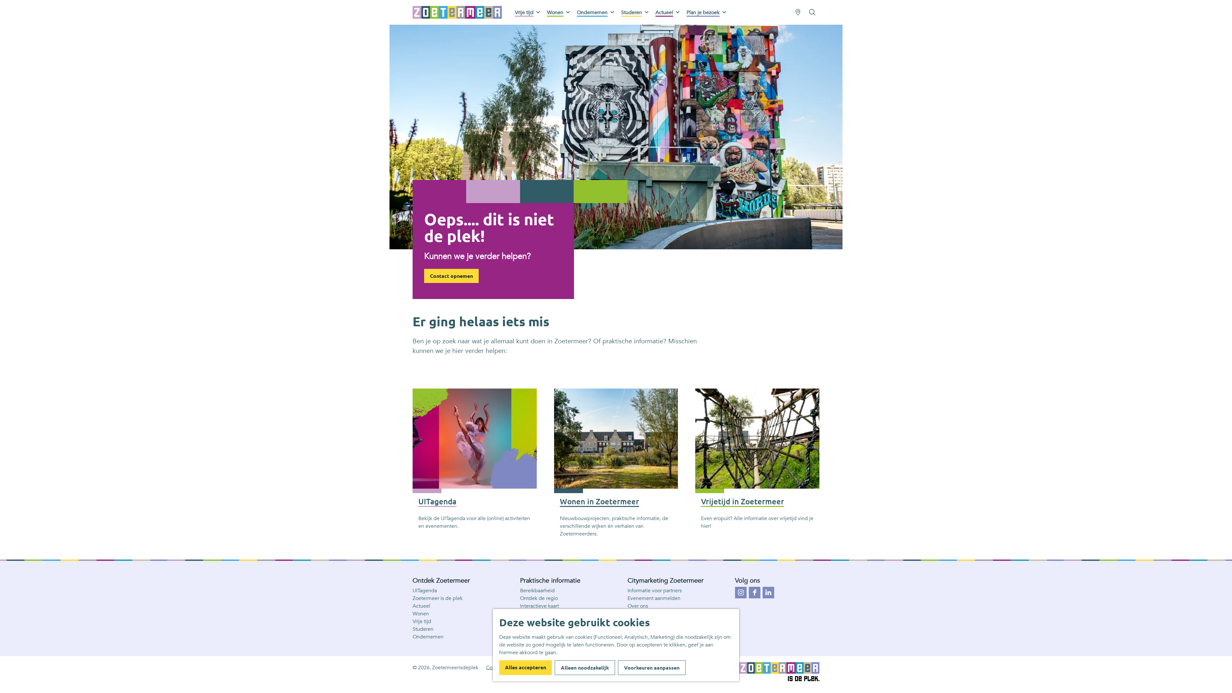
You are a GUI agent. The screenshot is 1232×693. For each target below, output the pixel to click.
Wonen (421, 613)
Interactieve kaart (539, 606)
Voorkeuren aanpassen (652, 668)
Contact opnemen (451, 276)
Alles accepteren (525, 667)
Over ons (638, 606)
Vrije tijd (422, 621)
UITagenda (425, 590)
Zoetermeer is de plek (438, 598)
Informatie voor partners (655, 590)
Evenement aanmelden (654, 598)
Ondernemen (428, 636)
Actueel (421, 606)
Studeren (423, 629)
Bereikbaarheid (537, 590)
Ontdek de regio (539, 598)
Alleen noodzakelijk (585, 668)
